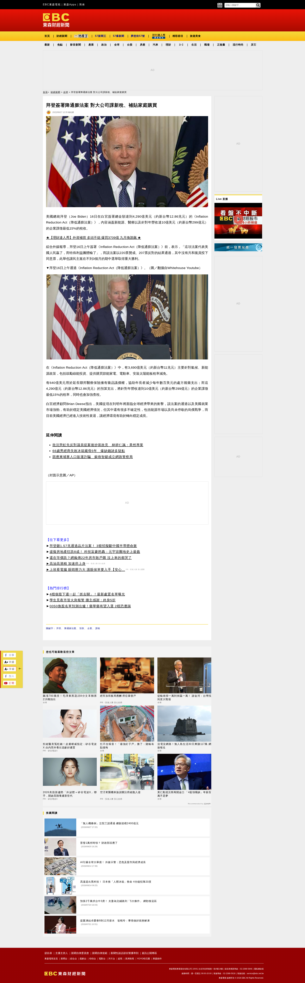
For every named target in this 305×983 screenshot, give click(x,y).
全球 (117, 44)
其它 (253, 44)
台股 (129, 44)
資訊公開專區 (149, 953)
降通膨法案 (70, 628)
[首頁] (56, 20)
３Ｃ (181, 44)
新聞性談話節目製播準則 (125, 953)
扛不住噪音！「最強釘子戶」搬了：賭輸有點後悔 (127, 746)
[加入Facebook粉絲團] (9, 677)
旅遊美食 (195, 36)
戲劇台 (83, 958)
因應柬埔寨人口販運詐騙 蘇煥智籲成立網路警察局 (92, 457)
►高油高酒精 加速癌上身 (66, 563)
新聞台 (64, 958)
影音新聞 (75, 44)
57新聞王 (100, 36)
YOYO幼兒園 (143, 958)
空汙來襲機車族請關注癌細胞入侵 (120, 792)
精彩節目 (178, 36)
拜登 (58, 628)
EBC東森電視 (52, 4)
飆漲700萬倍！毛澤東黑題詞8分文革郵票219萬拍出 (70, 697)
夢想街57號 (138, 36)
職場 (207, 44)
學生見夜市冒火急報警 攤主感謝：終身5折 (83, 600)
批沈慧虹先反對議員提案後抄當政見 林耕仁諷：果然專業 (97, 445)
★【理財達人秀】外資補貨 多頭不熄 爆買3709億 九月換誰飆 (91, 237)
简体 (82, 4)
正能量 (221, 44)
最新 (47, 44)
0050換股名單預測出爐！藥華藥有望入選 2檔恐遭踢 (90, 606)
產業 (91, 44)
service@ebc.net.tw (255, 973)
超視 (120, 958)
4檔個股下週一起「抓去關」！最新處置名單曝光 (87, 594)
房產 (142, 44)
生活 (194, 44)
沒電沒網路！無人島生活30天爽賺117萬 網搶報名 (184, 746)
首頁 (47, 36)
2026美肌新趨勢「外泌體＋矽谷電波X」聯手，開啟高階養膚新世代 (70, 794)
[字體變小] (9, 670)
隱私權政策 (259, 969)
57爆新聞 (118, 36)
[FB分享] (9, 656)
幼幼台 (92, 958)
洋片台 (111, 958)
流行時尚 (238, 44)
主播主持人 (61, 953)
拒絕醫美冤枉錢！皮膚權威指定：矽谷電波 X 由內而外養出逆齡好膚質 (70, 746)
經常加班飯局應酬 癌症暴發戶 (118, 695)
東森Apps (70, 4)
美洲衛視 (129, 958)
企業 (89, 628)
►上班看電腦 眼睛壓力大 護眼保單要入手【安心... (85, 569)
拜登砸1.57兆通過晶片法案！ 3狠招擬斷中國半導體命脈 (93, 546)
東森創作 (157, 958)
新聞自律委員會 (80, 953)
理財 (168, 44)
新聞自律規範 (99, 953)
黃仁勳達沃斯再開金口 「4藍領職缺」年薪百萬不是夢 (184, 794)
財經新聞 (62, 36)
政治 (104, 44)
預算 (81, 628)
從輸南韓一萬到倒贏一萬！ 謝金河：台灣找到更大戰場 (184, 697)
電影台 (102, 958)
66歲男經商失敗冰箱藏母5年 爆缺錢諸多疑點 (88, 451)
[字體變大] (9, 663)
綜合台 (73, 958)
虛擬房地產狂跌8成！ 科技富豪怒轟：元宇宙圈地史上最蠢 (95, 551)
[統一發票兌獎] (238, 250)
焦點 (60, 44)
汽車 (155, 44)
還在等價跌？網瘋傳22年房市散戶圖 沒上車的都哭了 (91, 557)
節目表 (48, 953)
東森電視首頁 (51, 958)
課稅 (97, 628)
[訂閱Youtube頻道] (9, 684)
